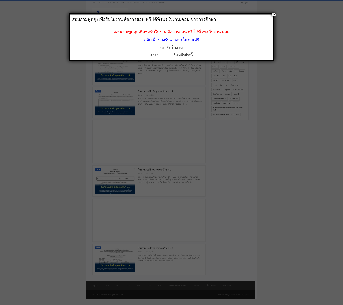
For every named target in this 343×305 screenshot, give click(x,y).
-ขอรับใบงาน (171, 47)
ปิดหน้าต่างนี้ (183, 55)
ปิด (273, 14)
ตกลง (154, 55)
